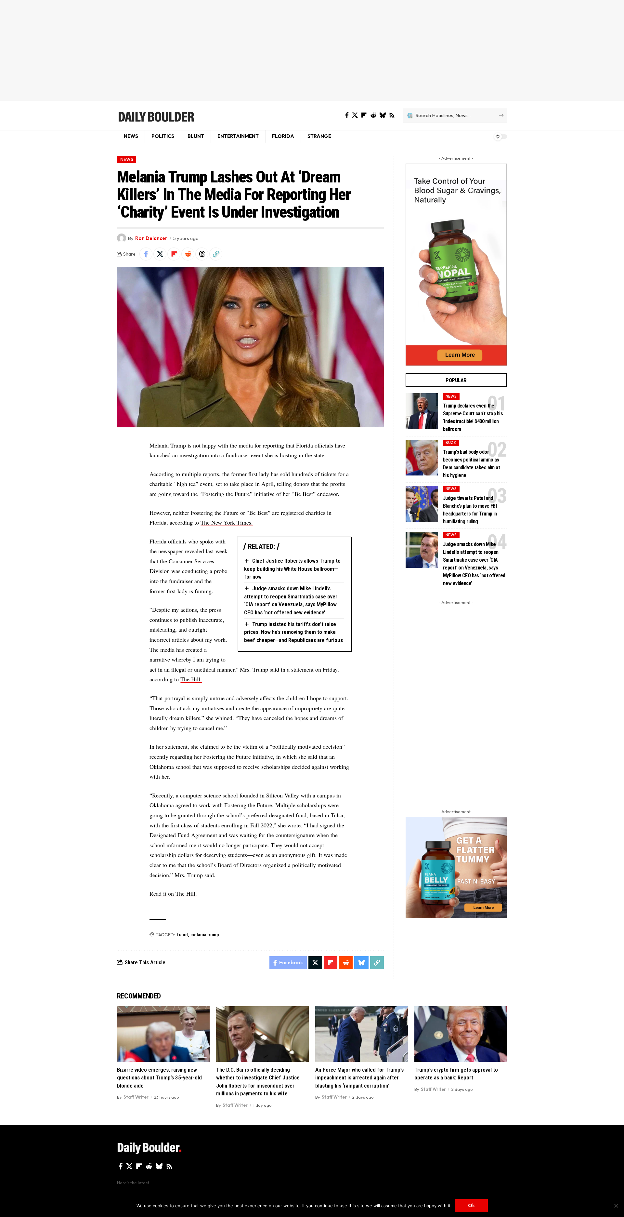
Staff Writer (136, 1097)
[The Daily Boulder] (156, 115)
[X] (354, 115)
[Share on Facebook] (145, 254)
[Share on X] (159, 254)
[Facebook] (347, 115)
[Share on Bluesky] (361, 962)
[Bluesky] (382, 115)
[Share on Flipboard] (173, 254)
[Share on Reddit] (187, 254)
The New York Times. (227, 522)
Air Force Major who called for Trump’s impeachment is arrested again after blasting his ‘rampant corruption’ (359, 1077)
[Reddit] (373, 115)
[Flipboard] (364, 115)
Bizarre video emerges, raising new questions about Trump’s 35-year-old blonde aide (159, 1077)
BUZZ (451, 442)
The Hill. (191, 679)
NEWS (126, 159)
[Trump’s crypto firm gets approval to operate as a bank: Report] (460, 1034)
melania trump (204, 934)
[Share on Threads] (201, 254)
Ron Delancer (151, 238)
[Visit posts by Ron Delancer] (121, 238)
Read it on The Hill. (173, 893)
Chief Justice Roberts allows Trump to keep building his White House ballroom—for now (292, 568)
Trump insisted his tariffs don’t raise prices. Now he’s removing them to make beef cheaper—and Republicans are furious (293, 632)
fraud (182, 934)
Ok (471, 1205)
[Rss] (391, 115)
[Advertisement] (312, 50)
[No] (616, 1205)
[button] (215, 254)
